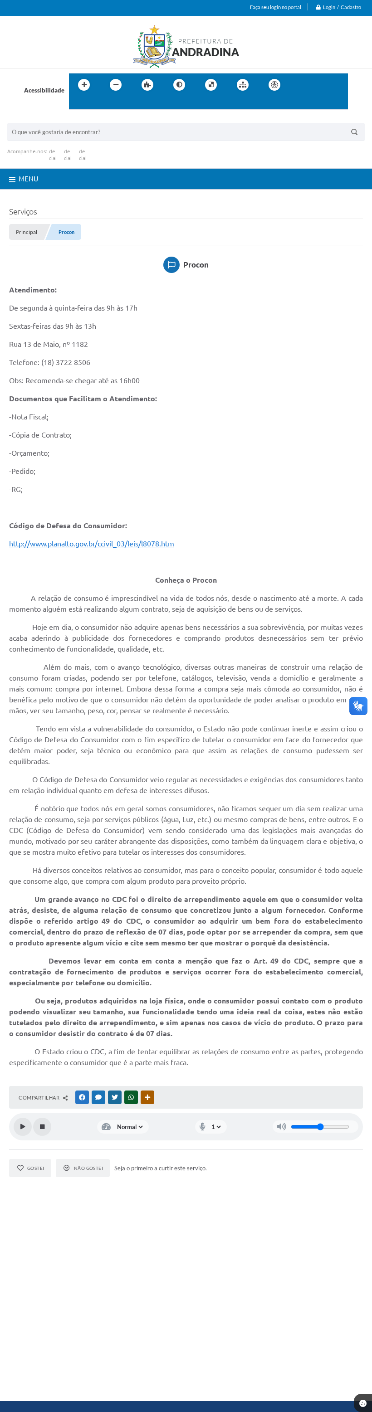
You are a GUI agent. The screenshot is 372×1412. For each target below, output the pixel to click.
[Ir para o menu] (320, 84)
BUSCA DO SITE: (34, 118)
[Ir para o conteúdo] (300, 84)
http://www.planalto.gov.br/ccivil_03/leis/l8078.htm (91, 544)
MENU (28, 179)
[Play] (23, 1127)
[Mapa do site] (243, 84)
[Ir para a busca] (78, 103)
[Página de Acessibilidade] (274, 84)
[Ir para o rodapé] (98, 103)
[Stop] (42, 1127)
